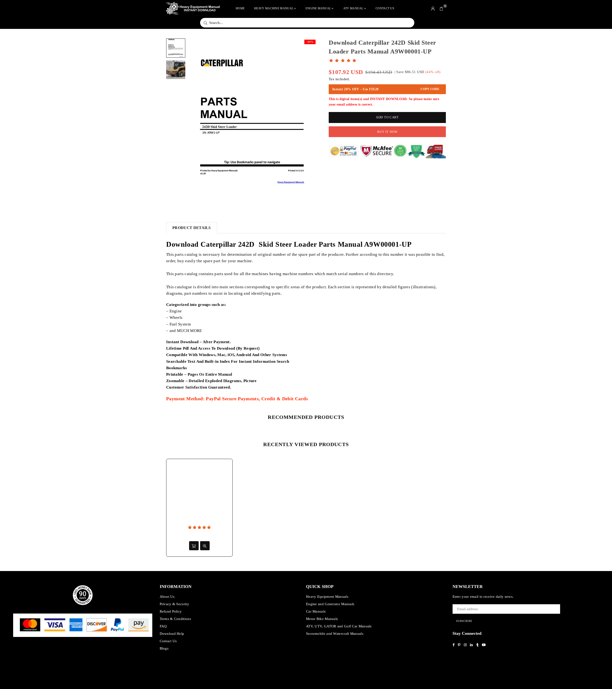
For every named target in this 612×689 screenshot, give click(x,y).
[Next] (310, 122)
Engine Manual (318, 8)
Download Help (172, 634)
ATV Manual (353, 8)
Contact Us (385, 8)
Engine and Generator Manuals (330, 604)
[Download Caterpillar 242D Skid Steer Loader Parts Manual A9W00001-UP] (175, 48)
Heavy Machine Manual (273, 8)
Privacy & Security (174, 604)
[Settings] (433, 8)
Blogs (164, 648)
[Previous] (194, 122)
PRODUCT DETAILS (191, 228)
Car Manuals (316, 611)
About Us (167, 596)
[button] (441, 8)
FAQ (163, 626)
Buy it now (387, 132)
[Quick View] (205, 545)
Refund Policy (171, 611)
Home (240, 8)
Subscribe (464, 621)
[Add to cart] (194, 545)
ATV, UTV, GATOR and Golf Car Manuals (339, 626)
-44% (310, 41)
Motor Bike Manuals (322, 619)
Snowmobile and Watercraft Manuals (334, 634)
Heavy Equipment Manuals (327, 596)
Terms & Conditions (175, 619)
